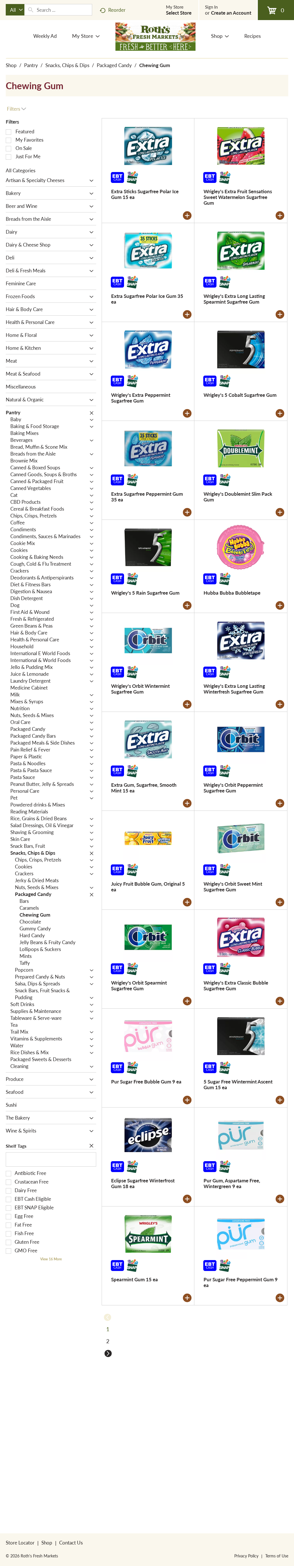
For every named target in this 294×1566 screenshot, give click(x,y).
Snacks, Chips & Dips (67, 65)
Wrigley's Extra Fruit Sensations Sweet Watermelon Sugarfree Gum (238, 197)
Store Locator (20, 1542)
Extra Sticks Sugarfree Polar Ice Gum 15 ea (145, 194)
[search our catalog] (30, 9)
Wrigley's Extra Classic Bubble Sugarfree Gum (236, 985)
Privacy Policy (246, 1556)
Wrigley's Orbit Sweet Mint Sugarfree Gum (233, 886)
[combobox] (15, 9)
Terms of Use (276, 1556)
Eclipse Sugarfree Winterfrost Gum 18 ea (143, 1183)
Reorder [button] (116, 9)
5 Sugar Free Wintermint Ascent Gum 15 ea (238, 1084)
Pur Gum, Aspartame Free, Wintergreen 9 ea (232, 1183)
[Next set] (108, 1353)
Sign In (211, 7)
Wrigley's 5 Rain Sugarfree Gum (145, 592)
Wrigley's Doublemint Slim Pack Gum (238, 496)
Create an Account (231, 12)
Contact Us (71, 1542)
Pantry (31, 65)
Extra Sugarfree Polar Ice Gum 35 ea (147, 298)
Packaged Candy (114, 65)
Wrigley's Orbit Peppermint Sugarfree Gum (233, 787)
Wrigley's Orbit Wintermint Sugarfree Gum (140, 688)
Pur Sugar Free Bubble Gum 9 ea (146, 1081)
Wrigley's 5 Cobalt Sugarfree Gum (240, 394)
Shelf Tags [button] (16, 1146)
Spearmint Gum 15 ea (134, 1279)
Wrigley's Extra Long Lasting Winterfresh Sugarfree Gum (234, 688)
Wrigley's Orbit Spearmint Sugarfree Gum (139, 985)
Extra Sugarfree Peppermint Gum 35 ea (147, 496)
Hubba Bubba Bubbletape (232, 592)
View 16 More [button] (51, 1259)
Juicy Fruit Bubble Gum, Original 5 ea (148, 886)
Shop (11, 65)
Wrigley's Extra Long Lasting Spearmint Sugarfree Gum (234, 298)
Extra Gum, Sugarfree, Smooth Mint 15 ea (144, 787)
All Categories (20, 170)
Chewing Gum (154, 65)
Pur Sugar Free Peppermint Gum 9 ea (241, 1282)
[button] (90, 181)
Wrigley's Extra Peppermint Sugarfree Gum (140, 397)
